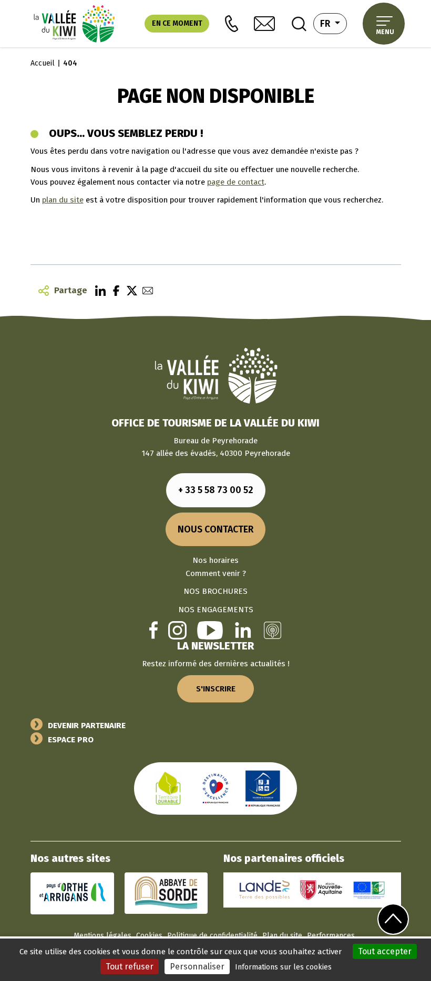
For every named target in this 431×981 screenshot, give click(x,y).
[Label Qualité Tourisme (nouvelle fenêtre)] (215, 788)
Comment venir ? (216, 573)
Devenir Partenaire (87, 725)
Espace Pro (71, 739)
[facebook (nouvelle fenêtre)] (153, 629)
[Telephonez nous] (231, 24)
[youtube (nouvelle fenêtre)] (210, 629)
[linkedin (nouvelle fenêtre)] (243, 629)
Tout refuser (129, 967)
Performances (331, 935)
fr (333, 23)
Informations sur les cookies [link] (283, 967)
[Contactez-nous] (264, 23)
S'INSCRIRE (215, 689)
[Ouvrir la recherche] (299, 23)
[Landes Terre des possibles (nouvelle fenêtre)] (264, 889)
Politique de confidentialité (212, 935)
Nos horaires (215, 560)
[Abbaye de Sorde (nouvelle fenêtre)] (166, 893)
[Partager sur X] (129, 290)
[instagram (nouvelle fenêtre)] (177, 629)
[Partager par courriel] (145, 290)
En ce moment (177, 23)
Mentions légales (102, 935)
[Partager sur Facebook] (113, 290)
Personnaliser (197, 967)
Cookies (149, 935)
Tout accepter (385, 951)
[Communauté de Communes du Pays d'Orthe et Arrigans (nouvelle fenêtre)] (72, 893)
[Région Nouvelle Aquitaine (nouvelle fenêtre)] (321, 889)
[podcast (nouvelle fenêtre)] (272, 629)
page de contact (235, 182)
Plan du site (282, 935)
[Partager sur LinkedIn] (98, 290)
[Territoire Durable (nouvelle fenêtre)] (168, 788)
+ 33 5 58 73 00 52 (215, 490)
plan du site (63, 200)
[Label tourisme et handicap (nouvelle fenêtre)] (262, 788)
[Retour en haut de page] (393, 919)
